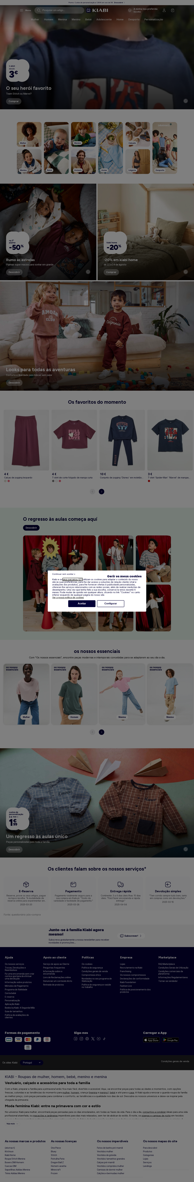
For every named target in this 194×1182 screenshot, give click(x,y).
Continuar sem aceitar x (63, 574)
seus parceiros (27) (72, 579)
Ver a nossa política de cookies (68, 597)
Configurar (110, 603)
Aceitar (82, 603)
